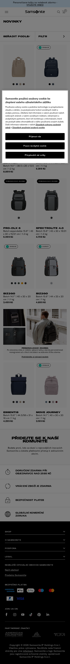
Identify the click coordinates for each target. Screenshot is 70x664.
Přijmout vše (35, 136)
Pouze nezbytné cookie (35, 146)
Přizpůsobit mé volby (35, 155)
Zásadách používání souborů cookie (28, 127)
